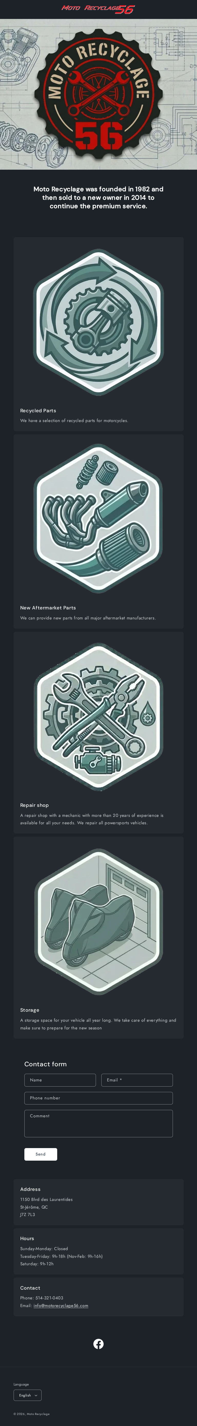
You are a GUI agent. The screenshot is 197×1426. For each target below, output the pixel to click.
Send (40, 1154)
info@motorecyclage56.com (61, 1305)
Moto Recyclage (38, 1414)
